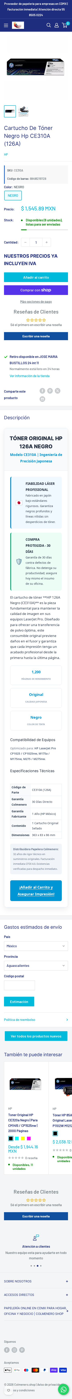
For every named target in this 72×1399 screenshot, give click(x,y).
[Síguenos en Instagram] (14, 1350)
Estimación (19, 1001)
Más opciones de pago (36, 301)
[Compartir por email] (42, 399)
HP (6, 154)
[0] (64, 25)
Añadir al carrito (36, 277)
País (7, 937)
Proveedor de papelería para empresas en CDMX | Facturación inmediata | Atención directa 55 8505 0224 (36, 9)
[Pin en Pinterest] (50, 390)
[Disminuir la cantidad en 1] (25, 242)
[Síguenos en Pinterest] (22, 1350)
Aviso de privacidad (49, 1384)
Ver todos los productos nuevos (36, 1036)
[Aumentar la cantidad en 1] (46, 242)
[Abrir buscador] (49, 25)
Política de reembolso (19, 1019)
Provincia (11, 956)
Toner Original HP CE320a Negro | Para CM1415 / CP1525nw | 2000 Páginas (23, 1123)
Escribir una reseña (36, 336)
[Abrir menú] (6, 25)
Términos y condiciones (19, 1390)
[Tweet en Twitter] (57, 390)
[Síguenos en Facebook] (7, 1350)
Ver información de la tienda (30, 376)
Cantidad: (11, 242)
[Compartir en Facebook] (42, 390)
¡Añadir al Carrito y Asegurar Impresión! (36, 890)
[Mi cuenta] (57, 25)
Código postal (14, 976)
